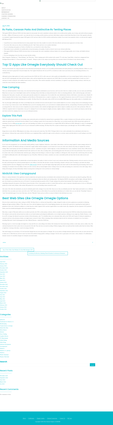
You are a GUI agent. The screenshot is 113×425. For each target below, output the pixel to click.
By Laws (70, 418)
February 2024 (3, 263)
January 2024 (3, 265)
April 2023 (2, 280)
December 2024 (4, 375)
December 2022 (4, 284)
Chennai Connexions (52, 418)
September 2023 (4, 272)
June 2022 (2, 296)
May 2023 (2, 278)
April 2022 (2, 301)
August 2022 (3, 292)
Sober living (3, 342)
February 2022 (3, 305)
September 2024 (4, 377)
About (24, 418)
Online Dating (3, 340)
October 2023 (3, 270)
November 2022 (4, 286)
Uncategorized (3, 346)
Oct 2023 (2, 384)
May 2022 (2, 298)
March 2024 (3, 381)
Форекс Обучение (4, 356)
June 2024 (2, 379)
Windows (2, 348)
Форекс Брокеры (4, 354)
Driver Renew (3, 330)
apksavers (2, 319)
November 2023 (4, 268)
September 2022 (4, 290)
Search (3, 361)
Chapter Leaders (41, 418)
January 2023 (3, 282)
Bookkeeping (3, 323)
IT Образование (4, 338)
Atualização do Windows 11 (7, 321)
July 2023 (2, 274)
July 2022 (2, 294)
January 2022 (3, 307)
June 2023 (2, 276)
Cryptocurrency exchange (6, 325)
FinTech (2, 332)
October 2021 (3, 309)
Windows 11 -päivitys (5, 350)
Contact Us (62, 418)
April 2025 (2, 261)
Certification (31, 418)
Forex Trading (3, 334)
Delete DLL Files (4, 327)
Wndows (2, 352)
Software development (5, 344)
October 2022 (3, 288)
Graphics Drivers (4, 336)
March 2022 (3, 303)
